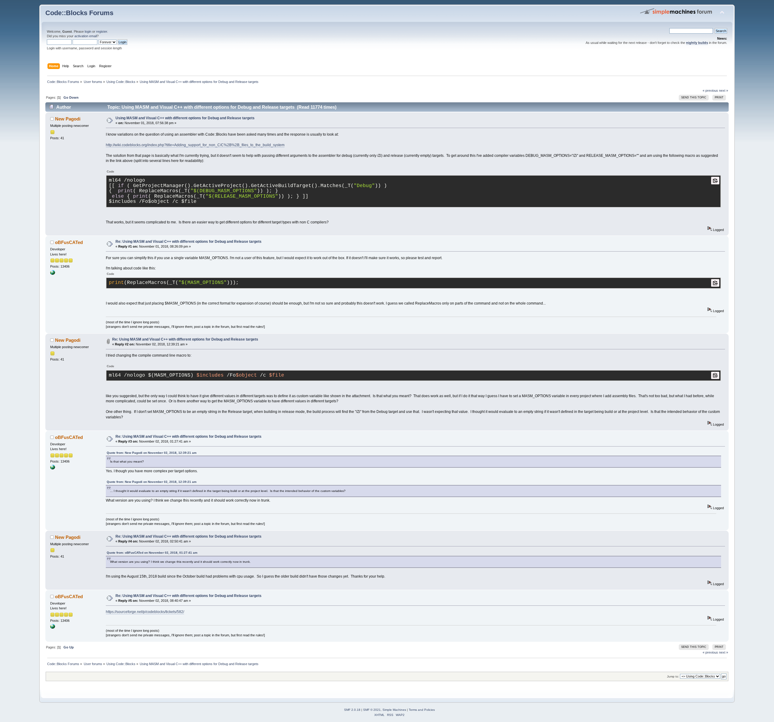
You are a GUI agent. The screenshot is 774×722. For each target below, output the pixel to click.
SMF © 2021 (372, 709)
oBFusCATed (69, 242)
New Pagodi (67, 118)
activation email (85, 36)
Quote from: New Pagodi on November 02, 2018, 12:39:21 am (152, 452)
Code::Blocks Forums (79, 13)
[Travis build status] (52, 273)
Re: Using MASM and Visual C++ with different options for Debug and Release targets (188, 241)
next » (723, 90)
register (101, 31)
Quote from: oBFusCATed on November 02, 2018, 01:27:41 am (152, 552)
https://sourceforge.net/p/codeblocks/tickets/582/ (145, 612)
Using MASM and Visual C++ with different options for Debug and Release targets (185, 118)
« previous (710, 90)
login (88, 31)
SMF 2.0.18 (352, 709)
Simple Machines (394, 709)
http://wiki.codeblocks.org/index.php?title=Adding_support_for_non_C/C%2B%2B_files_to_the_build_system (195, 145)
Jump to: (673, 676)
